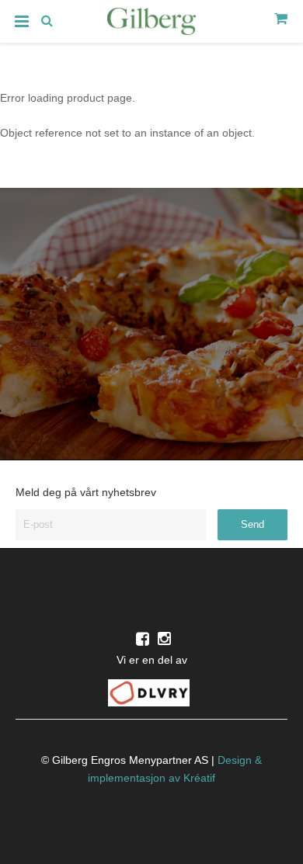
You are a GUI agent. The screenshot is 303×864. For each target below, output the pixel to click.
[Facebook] (142, 638)
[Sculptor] (151, 24)
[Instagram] (164, 638)
